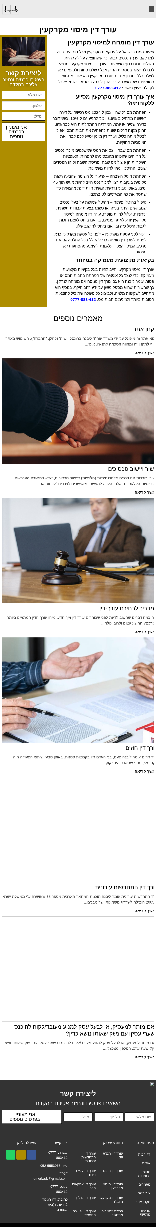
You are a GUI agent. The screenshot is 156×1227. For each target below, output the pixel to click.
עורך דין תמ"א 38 (113, 1155)
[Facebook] (31, 1155)
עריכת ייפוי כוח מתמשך (112, 1213)
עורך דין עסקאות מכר (84, 1186)
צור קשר (144, 1193)
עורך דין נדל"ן (86, 1198)
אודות (146, 1163)
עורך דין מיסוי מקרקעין (113, 1186)
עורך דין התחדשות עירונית (88, 1157)
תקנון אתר (142, 1202)
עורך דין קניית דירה (86, 1172)
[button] (151, 9)
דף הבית (144, 1154)
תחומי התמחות (144, 1174)
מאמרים (144, 1184)
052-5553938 (50, 1166)
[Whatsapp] (10, 1155)
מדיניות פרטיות (145, 1212)
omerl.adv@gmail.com (50, 1178)
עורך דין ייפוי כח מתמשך (84, 1213)
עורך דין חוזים (113, 1171)
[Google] (21, 1155)
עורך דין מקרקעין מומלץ (111, 1199)
